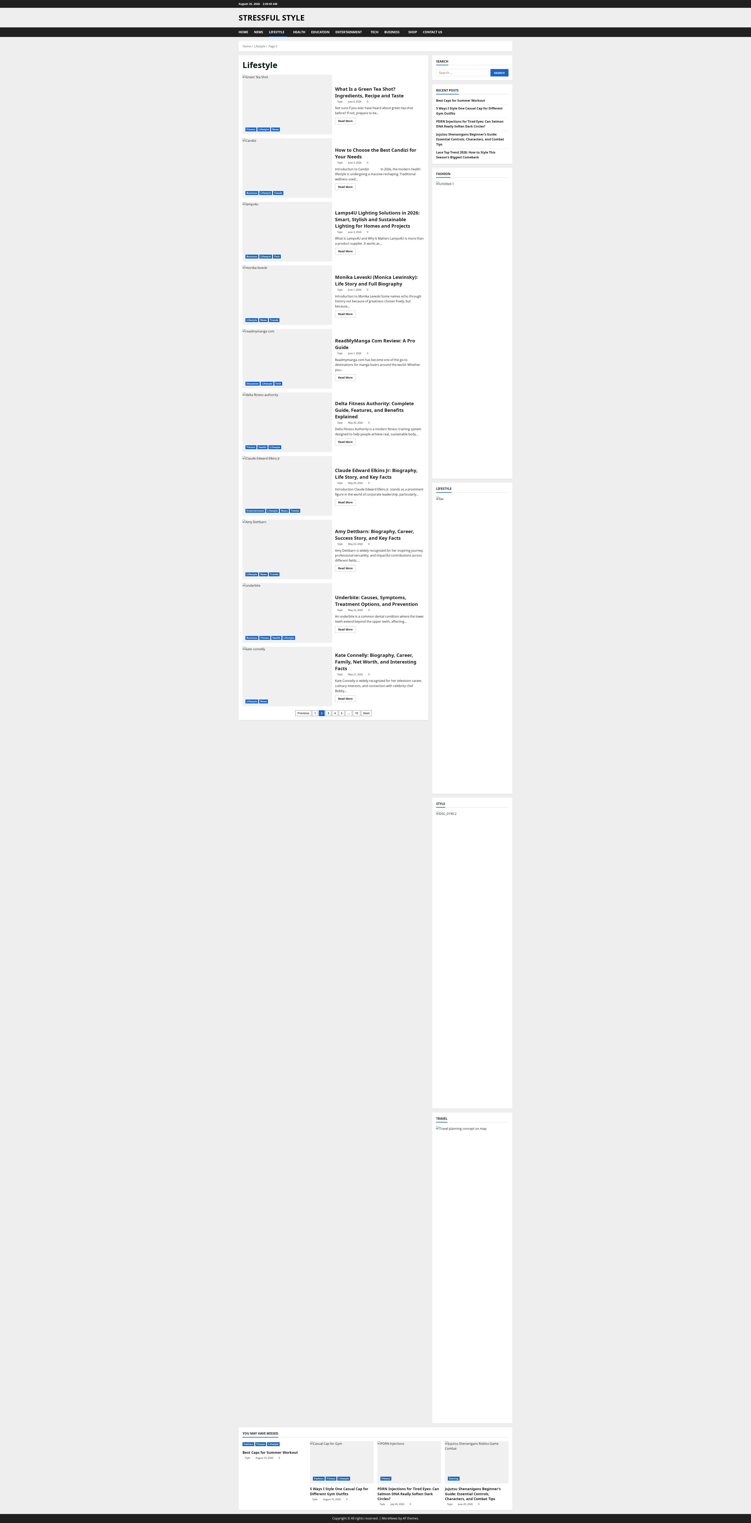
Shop (412, 32)
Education (320, 32)
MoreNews (390, 1518)
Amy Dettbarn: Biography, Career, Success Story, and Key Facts (287, 549)
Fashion (248, 1444)
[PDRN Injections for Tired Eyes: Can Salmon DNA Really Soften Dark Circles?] (409, 1462)
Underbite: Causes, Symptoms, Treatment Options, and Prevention (287, 613)
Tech (374, 32)
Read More (347, 121)
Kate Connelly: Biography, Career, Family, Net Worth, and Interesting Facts (287, 676)
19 (356, 713)
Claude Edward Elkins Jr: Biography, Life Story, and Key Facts (287, 486)
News (258, 32)
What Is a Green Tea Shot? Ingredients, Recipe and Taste (287, 104)
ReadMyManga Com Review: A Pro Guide (287, 359)
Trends (278, 193)
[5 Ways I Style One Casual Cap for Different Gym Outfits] (342, 1462)
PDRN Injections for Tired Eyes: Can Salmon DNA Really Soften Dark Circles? (408, 1493)
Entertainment (348, 32)
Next (366, 713)
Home (243, 32)
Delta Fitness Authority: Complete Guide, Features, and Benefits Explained (287, 422)
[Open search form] (511, 32)
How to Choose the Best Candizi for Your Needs (287, 168)
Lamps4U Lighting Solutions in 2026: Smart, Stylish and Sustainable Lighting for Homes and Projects (287, 231)
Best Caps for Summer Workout (460, 100)
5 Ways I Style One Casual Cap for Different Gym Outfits (339, 1491)
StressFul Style (272, 17)
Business (392, 32)
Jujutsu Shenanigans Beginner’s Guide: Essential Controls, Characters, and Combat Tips (470, 139)
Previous (303, 713)
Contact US (432, 32)
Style (340, 101)
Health (299, 32)
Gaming (453, 1478)
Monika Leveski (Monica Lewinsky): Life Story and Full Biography (287, 295)
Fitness (251, 129)
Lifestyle (276, 32)
